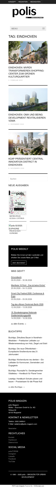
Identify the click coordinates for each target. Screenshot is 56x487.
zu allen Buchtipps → (16, 387)
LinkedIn (11, 456)
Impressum (12, 439)
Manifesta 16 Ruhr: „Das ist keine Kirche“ (28, 285)
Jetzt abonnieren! (18, 262)
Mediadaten (35, 2)
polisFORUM (13, 451)
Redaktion (23, 2)
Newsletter (12, 428)
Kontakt (11, 437)
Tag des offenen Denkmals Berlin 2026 (27, 304)
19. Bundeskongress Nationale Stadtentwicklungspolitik (24, 313)
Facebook (12, 459)
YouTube (11, 461)
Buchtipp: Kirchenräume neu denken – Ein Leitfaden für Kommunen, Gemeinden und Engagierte (26, 362)
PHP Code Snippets (18, 486)
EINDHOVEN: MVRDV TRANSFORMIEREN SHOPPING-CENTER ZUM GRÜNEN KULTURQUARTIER (26, 72)
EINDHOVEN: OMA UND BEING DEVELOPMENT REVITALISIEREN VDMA (27, 117)
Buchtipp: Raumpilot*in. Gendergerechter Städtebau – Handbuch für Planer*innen (25, 372)
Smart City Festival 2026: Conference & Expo (27, 294)
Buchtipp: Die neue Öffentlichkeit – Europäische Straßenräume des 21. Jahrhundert (23, 351)
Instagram (12, 453)
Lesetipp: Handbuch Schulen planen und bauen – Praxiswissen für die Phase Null (25, 380)
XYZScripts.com (39, 486)
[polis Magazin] (28, 16)
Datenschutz (13, 442)
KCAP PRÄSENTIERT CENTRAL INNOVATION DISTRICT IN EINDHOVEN (25, 161)
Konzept (12, 2)
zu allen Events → (18, 323)
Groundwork (16, 277)
